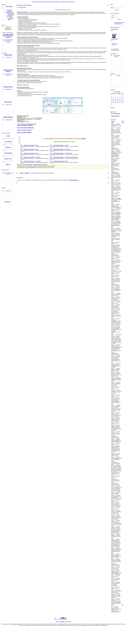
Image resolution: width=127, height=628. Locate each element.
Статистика (43, 1)
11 (113, 98)
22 (121, 100)
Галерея (9, 16)
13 (117, 98)
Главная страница (36, 1)
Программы (9, 10)
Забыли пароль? (118, 23)
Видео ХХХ (9, 12)
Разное (9, 19)
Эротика (11, 13)
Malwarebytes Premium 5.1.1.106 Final (32, 161)
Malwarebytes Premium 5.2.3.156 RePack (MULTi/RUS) (66, 157)
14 (119, 98)
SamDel (83, 138)
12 (115, 98)
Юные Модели (11, 18)
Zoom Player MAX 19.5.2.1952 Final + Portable (8, 35)
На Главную (44, 164)
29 (121, 102)
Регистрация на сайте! (119, 22)
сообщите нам (84, 625)
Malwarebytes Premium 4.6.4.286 (31, 145)
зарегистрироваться (32, 167)
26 (115, 102)
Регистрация (49, 1)
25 (113, 102)
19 (115, 100)
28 (119, 102)
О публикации (63, 1)
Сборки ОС (9, 11)
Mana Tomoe (8, 102)
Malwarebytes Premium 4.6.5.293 (24, 5)
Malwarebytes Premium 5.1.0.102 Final (32, 157)
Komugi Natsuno (8, 86)
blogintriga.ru (15, 624)
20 (117, 100)
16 (122, 98)
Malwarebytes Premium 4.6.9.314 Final (62, 149)
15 (121, 98)
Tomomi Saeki (8, 55)
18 (113, 100)
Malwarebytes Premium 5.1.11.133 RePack (63, 153)
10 (111, 98)
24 (111, 102)
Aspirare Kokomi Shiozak (8, 70)
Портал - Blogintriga (60, 621)
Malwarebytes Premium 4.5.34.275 (61, 145)
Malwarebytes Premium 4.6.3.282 (61, 161)
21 (119, 100)
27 (117, 102)
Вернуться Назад (37, 164)
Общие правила (56, 1)
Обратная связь (70, 1)
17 (111, 100)
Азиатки (11, 14)
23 (122, 100)
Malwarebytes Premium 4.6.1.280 (31, 153)
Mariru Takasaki (8, 117)
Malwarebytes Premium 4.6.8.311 (31, 149)
